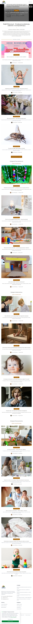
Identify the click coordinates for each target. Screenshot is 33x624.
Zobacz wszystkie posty (16, 163)
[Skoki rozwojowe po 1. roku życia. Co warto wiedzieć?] (16, 49)
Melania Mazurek (3, 607)
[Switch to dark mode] (29, 2)
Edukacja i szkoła (16, 116)
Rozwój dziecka (16, 447)
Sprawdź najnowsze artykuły (16, 156)
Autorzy (2, 602)
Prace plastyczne (16, 217)
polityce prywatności (13, 617)
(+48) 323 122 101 (5, 597)
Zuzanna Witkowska (4, 604)
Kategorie (19, 602)
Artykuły (18, 585)
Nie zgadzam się (10, 619)
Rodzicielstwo (16, 86)
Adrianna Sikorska (4, 605)
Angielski (16, 10)
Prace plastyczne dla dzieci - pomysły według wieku (24, 597)
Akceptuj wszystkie (10, 621)
